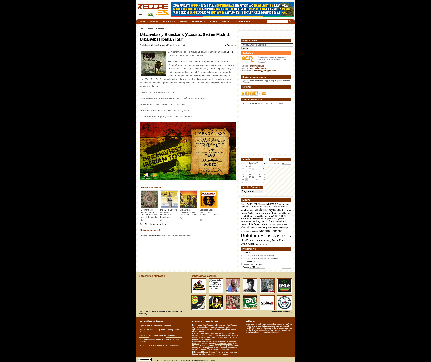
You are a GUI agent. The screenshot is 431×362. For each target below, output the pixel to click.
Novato (254, 228)
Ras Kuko (254, 231)
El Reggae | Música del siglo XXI (205, 352)
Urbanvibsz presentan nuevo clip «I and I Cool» (188, 212)
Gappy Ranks (253, 216)
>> (263, 163)
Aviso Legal (196, 360)
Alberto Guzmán (158, 45)
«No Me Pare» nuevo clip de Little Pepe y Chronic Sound (160, 331)
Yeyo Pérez (262, 244)
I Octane (256, 219)
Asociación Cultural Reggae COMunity (258, 256)
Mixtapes (226, 21)
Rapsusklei (245, 231)
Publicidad (211, 360)
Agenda (183, 21)
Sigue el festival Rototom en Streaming (155, 326)
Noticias (154, 21)
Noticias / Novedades (155, 29)
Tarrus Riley (278, 240)
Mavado (285, 224)
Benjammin (250, 210)
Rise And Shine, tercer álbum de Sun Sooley (158, 336)
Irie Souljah (265, 219)
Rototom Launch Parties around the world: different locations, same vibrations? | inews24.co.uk (213, 334)
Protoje (284, 227)
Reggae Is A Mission (251, 267)
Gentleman (265, 216)
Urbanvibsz (161, 224)
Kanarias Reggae (248, 221)
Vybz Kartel (248, 243)
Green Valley (278, 215)
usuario (258, 81)
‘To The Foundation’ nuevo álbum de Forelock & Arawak (159, 340)
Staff (204, 360)
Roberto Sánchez (270, 231)
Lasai (244, 224)
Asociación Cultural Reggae (265, 206)
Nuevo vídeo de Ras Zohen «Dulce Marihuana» (159, 345)
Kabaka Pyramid (277, 219)
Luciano (264, 224)
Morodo (245, 227)
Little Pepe (253, 224)
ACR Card (247, 203)
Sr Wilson (248, 240)
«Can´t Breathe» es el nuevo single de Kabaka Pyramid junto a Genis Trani (214, 349)
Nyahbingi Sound (266, 228)
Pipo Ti (277, 228)
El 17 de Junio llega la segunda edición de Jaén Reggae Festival (214, 353)
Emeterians (277, 213)
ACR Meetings (260, 204)
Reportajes (169, 21)
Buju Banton (279, 210)
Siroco (230, 52)
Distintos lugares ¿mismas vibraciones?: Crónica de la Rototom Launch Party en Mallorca (215, 337)
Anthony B (245, 207)
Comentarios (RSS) (182, 360)
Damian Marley (264, 213)
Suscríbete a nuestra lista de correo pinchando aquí (262, 103)
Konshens (281, 221)
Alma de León (283, 204)
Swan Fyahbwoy (263, 240)
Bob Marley (264, 210)
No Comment (230, 45)
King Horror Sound (265, 221)
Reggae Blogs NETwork (252, 264)
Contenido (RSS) (167, 360)
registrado (156, 235)
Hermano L (247, 218)
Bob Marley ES (249, 261)
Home (142, 21)
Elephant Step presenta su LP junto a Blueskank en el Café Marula (149, 213)
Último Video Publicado (152, 276)
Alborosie (271, 203)
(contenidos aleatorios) (281, 312)
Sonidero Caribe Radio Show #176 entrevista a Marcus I (209, 213)
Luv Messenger (275, 224)
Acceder (156, 360)
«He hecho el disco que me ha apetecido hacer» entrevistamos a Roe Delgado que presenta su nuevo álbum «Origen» (214, 329)
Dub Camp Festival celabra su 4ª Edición (220, 343)
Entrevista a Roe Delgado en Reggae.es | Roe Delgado (214, 325)
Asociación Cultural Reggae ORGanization (260, 259)
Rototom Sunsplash (262, 235)
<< (242, 163)
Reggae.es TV (198, 21)
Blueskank (150, 224)
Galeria (213, 21)
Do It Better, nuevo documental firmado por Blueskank (168, 213)
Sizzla (287, 236)
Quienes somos (243, 21)
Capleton (251, 213)
